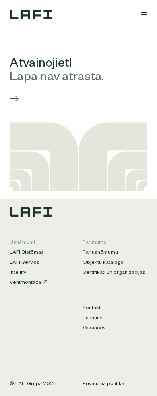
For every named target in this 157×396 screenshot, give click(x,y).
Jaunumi (93, 318)
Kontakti (92, 308)
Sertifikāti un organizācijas (114, 273)
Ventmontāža (25, 283)
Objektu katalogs (103, 263)
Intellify (18, 273)
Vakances (94, 328)
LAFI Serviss (24, 263)
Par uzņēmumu (100, 253)
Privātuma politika (103, 384)
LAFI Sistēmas (27, 253)
